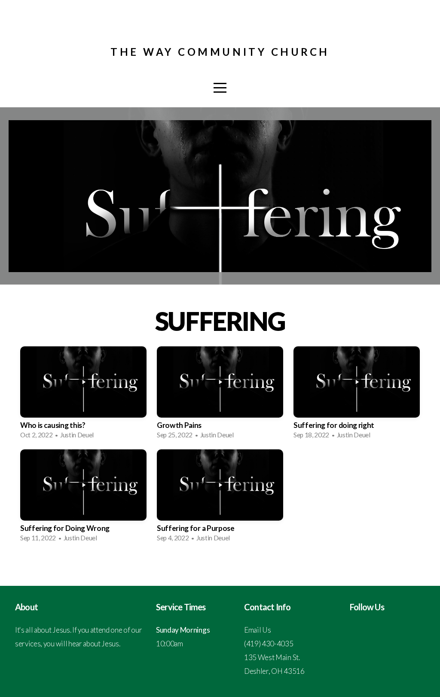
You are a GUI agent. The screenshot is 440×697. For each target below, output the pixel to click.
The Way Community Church (219, 51)
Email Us (257, 629)
